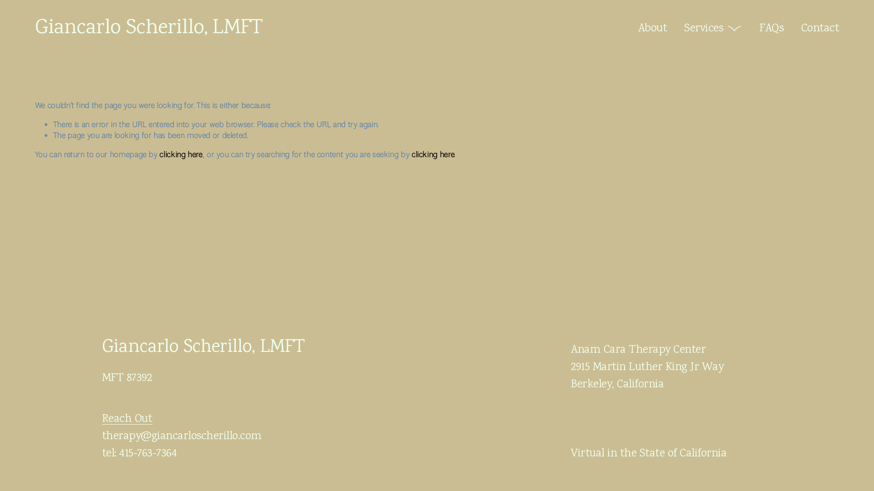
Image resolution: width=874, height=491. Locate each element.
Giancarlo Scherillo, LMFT (148, 29)
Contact (820, 28)
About (652, 28)
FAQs (771, 28)
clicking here (180, 154)
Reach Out (127, 419)
